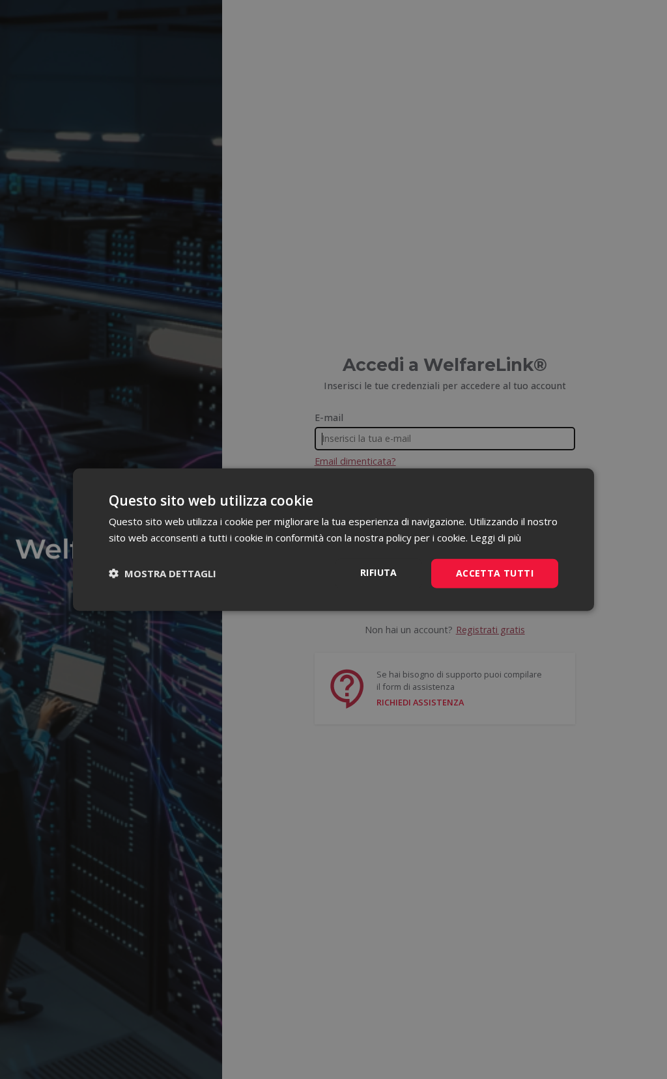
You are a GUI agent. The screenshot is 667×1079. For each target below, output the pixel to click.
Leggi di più (495, 537)
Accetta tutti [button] (494, 573)
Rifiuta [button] (378, 572)
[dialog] (333, 540)
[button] (162, 573)
